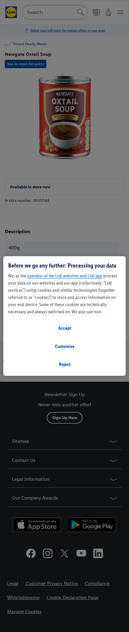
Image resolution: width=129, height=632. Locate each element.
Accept (64, 328)
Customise (64, 346)
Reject (64, 364)
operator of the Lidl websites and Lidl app (64, 276)
